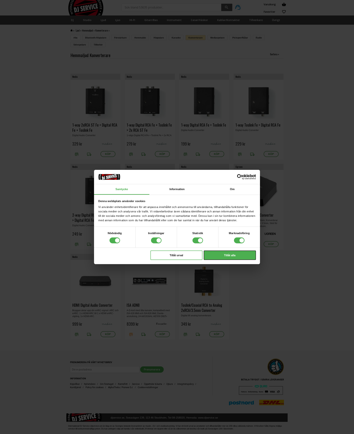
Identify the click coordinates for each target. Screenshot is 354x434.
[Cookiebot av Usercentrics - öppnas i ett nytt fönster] (240, 177)
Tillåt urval (176, 255)
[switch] (156, 240)
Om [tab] (232, 189)
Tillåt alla (229, 255)
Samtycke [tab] (121, 189)
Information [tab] (177, 189)
